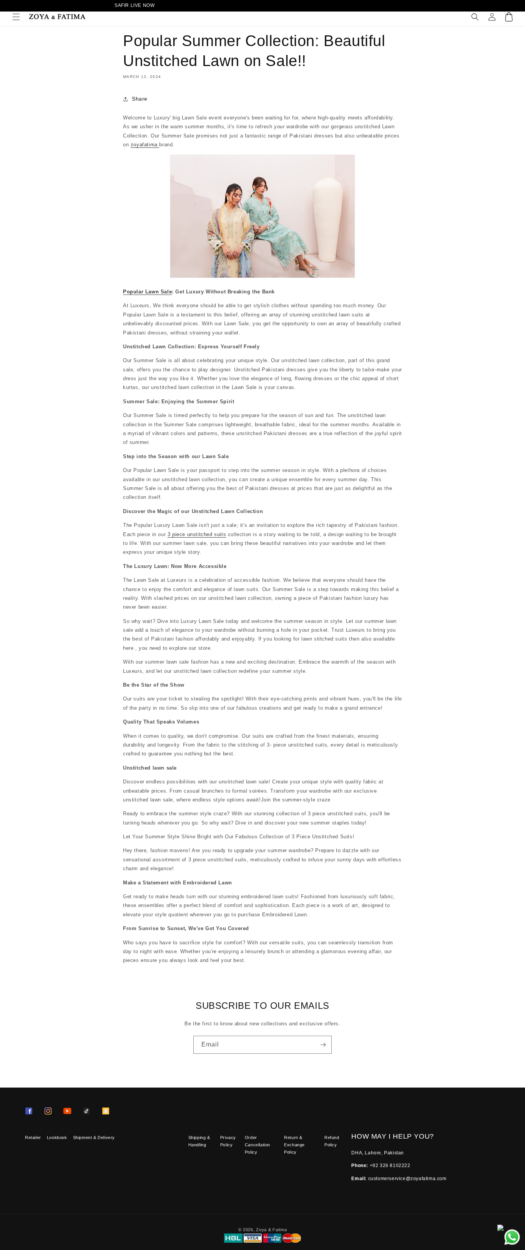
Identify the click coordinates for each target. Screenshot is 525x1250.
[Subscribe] (322, 1045)
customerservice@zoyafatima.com (407, 1178)
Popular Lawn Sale (147, 292)
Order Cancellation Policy (257, 1144)
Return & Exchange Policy (294, 1144)
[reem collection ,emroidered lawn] (262, 278)
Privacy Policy (228, 1141)
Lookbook (57, 1137)
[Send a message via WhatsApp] (512, 1237)
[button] (16, 16)
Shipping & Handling (199, 1141)
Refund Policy (331, 1141)
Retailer (33, 1137)
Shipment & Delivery (94, 1137)
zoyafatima (145, 144)
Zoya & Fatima (271, 1229)
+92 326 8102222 (390, 1165)
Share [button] (140, 99)
